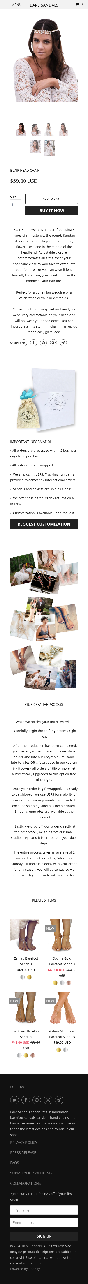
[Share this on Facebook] (33, 342)
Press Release (23, 1152)
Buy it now (51, 210)
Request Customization (44, 524)
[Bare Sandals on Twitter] (15, 1100)
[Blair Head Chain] (44, 60)
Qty (13, 196)
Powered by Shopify (25, 1269)
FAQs (14, 1162)
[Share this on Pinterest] (43, 342)
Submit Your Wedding (31, 1173)
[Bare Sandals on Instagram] (49, 1100)
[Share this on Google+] (53, 342)
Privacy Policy (23, 1142)
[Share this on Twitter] (23, 342)
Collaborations (25, 1183)
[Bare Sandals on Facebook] (26, 1100)
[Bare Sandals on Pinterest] (37, 1100)
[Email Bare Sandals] (60, 1100)
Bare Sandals (32, 1246)
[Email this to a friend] (63, 342)
